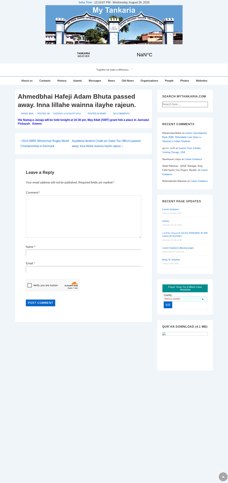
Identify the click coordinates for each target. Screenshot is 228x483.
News (111, 80)
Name (29, 246)
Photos (184, 80)
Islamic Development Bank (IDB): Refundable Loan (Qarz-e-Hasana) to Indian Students (184, 137)
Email (29, 263)
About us (27, 80)
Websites (201, 80)
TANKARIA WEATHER (114, 54)
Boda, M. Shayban (171, 259)
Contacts (45, 80)
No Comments (121, 113)
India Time (85, 2)
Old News (128, 80)
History (61, 80)
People (169, 80)
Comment (33, 192)
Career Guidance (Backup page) (178, 248)
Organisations (149, 80)
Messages (95, 80)
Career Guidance (193, 159)
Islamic (77, 80)
